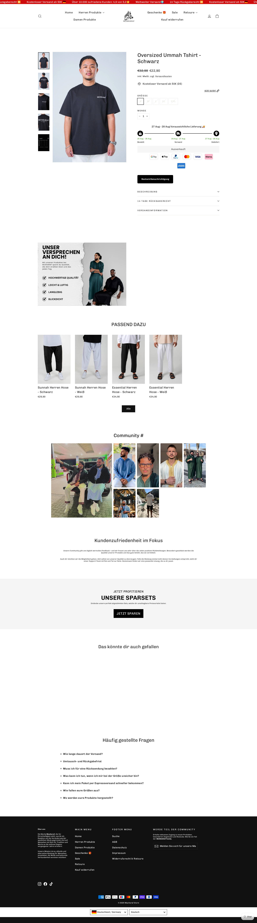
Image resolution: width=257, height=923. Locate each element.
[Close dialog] (252, 785)
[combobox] (109, 912)
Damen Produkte (84, 19)
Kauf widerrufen (172, 19)
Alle (128, 408)
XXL (173, 101)
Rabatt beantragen (212, 874)
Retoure (189, 12)
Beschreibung (147, 191)
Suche (115, 836)
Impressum (119, 853)
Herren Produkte (90, 12)
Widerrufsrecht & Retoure (127, 858)
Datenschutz (119, 847)
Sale (175, 12)
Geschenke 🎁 (156, 12)
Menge (141, 110)
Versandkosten (163, 76)
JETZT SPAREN (128, 614)
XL (163, 101)
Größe (142, 95)
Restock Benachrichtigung (155, 179)
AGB (114, 841)
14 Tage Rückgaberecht (154, 201)
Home (69, 12)
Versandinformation (152, 210)
